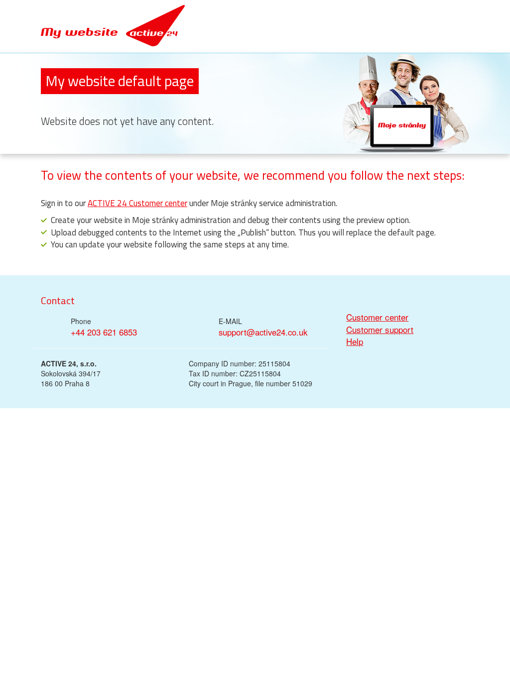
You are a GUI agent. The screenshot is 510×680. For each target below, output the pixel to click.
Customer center (377, 317)
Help (354, 341)
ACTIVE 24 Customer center (137, 203)
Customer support (379, 330)
